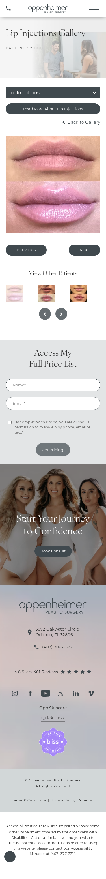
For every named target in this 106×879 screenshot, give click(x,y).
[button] (10, 856)
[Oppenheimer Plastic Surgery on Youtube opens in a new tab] (45, 693)
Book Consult (53, 551)
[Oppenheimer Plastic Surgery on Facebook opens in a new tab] (30, 693)
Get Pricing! (53, 449)
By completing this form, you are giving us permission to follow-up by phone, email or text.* (52, 427)
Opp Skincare (53, 708)
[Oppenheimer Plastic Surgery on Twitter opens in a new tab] (61, 693)
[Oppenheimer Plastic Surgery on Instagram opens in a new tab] (15, 693)
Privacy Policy (62, 800)
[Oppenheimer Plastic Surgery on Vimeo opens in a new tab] (91, 693)
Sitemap (86, 800)
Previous (26, 250)
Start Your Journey (53, 525)
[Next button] (61, 314)
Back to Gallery (83, 122)
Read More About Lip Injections (53, 108)
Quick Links (53, 718)
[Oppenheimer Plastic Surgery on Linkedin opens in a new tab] (76, 693)
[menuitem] (15, 693)
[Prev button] (45, 314)
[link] (8, 8)
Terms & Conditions (29, 800)
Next (84, 250)
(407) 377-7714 (63, 854)
